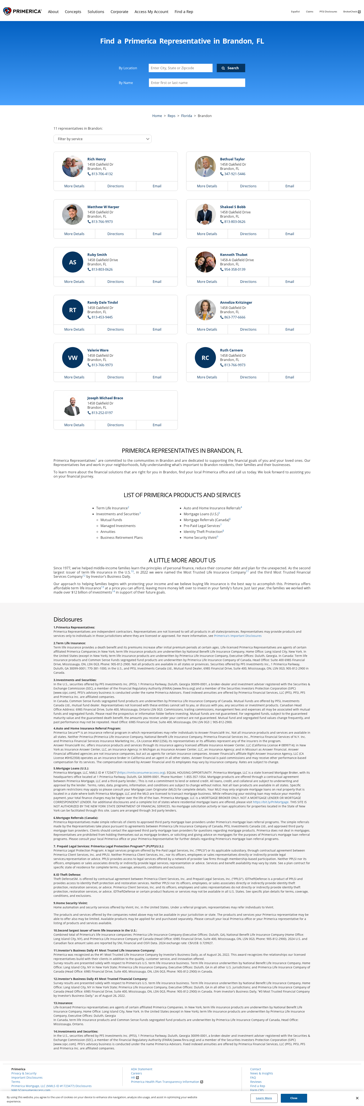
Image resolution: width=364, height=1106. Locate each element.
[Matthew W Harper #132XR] (72, 214)
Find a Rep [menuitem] (184, 11)
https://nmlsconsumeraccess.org (141, 773)
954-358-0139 (234, 269)
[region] (182, 1098)
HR (133, 1077)
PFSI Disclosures (328, 11)
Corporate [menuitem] (119, 11)
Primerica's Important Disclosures (238, 636)
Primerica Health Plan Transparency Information (165, 1082)
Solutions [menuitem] (96, 11)
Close (294, 1098)
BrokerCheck (350, 11)
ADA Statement (141, 1069)
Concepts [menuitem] (73, 11)
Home (157, 115)
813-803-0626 (234, 221)
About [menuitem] (53, 11)
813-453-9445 (102, 317)
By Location (128, 68)
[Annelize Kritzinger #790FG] (205, 309)
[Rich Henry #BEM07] (72, 166)
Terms (15, 1082)
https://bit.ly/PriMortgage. (271, 802)
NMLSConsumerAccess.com (30, 1090)
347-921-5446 (234, 174)
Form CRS (257, 1090)
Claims (309, 11)
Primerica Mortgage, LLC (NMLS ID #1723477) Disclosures (51, 1086)
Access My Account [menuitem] (151, 11)
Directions (115, 186)
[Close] (357, 1098)
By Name (126, 82)
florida (186, 115)
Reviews (256, 1082)
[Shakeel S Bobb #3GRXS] (205, 214)
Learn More (264, 1098)
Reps (171, 115)
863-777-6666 (234, 317)
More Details (74, 186)
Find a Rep (257, 1086)
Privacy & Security (23, 1073)
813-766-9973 (102, 221)
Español (295, 11)
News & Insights (261, 1073)
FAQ (253, 1077)
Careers (136, 1073)
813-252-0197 (102, 412)
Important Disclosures (27, 1077)
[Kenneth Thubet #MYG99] (205, 262)
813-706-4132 (102, 174)
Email (157, 186)
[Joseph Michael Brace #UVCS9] (72, 405)
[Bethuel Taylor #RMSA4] (205, 166)
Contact (255, 1069)
